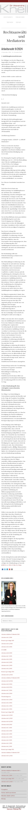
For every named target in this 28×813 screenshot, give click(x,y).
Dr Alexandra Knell (14, 8)
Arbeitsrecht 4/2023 (6, 737)
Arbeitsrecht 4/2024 (6, 699)
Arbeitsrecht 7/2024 (6, 690)
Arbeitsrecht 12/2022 (7, 755)
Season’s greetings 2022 (7, 749)
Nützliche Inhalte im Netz (8, 795)
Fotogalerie (4, 789)
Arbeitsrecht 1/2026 (6, 637)
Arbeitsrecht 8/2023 (6, 724)
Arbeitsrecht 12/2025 (7, 643)
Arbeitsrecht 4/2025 (6, 665)
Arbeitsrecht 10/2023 (7, 721)
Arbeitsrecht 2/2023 (6, 743)
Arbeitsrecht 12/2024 (7, 674)
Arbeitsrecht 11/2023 (6, 718)
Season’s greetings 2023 (7, 712)
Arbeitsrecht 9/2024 (6, 684)
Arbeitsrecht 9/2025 (6, 646)
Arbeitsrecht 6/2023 (6, 730)
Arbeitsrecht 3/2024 (6, 702)
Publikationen (20, 17)
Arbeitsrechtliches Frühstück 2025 (10, 678)
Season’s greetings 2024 (7, 671)
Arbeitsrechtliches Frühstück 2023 (10, 752)
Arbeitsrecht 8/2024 (6, 687)
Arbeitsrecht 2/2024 (6, 706)
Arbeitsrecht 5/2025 (6, 662)
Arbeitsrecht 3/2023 (6, 740)
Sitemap (3, 798)
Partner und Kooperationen (8, 792)
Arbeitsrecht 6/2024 (6, 693)
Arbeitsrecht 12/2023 (7, 715)
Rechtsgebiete (8, 17)
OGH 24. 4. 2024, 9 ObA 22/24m (11, 565)
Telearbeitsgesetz (6, 696)
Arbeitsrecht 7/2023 (6, 727)
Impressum (9, 809)
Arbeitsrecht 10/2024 (7, 681)
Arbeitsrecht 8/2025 (6, 653)
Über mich (10, 22)
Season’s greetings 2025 (7, 640)
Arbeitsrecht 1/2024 (6, 709)
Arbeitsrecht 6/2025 (6, 659)
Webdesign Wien (17, 809)
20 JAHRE (3, 650)
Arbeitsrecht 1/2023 (6, 746)
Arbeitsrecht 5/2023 (6, 734)
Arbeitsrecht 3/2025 (6, 668)
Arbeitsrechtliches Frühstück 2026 (10, 634)
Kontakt (18, 22)
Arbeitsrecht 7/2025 (6, 656)
